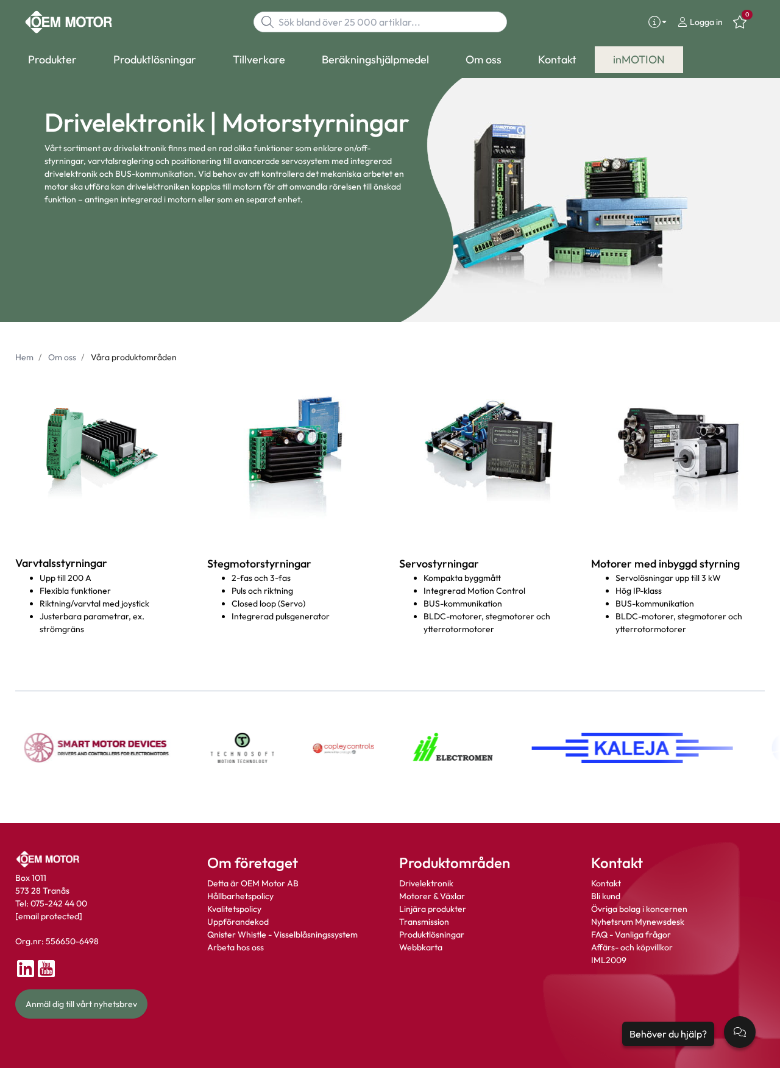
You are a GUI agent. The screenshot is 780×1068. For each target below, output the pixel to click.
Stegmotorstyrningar (259, 564)
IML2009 (608, 960)
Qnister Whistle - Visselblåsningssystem (282, 934)
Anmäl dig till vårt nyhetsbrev (81, 1004)
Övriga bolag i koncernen (639, 908)
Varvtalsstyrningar (61, 563)
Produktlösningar (431, 934)
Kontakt (606, 883)
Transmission (424, 921)
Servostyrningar (439, 564)
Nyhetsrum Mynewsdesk (637, 921)
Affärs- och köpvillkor (632, 947)
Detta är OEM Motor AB (253, 883)
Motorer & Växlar (432, 896)
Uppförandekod (238, 921)
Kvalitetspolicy (234, 908)
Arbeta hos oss (235, 947)
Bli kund (605, 896)
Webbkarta (420, 947)
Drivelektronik (426, 883)
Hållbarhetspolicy (240, 896)
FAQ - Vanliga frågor (632, 934)
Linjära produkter (432, 908)
